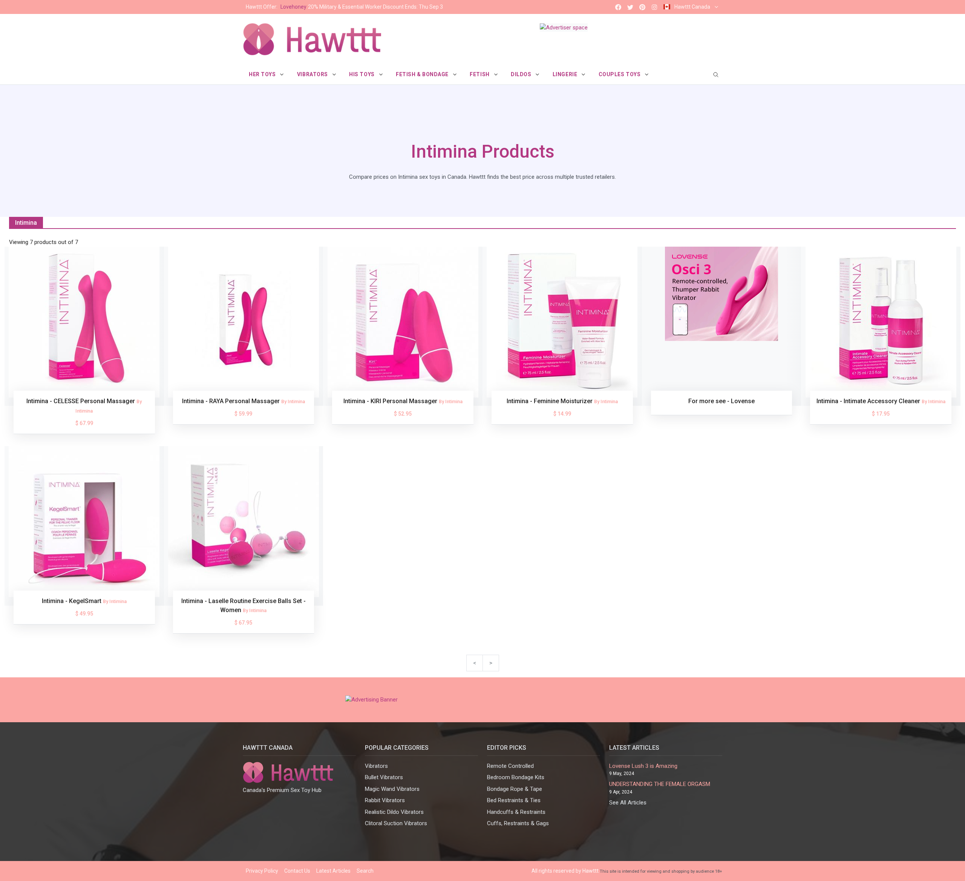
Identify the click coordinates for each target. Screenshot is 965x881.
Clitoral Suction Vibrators (396, 823)
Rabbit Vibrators (385, 800)
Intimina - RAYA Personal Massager (231, 401)
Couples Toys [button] (620, 74)
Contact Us (297, 871)
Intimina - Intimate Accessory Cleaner (869, 401)
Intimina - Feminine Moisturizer (550, 401)
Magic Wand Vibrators (392, 789)
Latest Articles (333, 871)
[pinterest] (642, 7)
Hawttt (590, 871)
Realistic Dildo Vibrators (394, 812)
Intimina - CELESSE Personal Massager (81, 401)
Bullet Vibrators (384, 777)
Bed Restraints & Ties (514, 800)
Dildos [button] (522, 74)
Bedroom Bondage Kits (515, 777)
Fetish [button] (480, 74)
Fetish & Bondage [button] (423, 74)
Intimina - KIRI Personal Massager (391, 401)
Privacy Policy (262, 871)
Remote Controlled (510, 766)
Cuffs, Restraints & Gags (518, 823)
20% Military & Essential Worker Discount (344, 7)
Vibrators (376, 766)
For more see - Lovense (721, 401)
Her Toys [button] (263, 74)
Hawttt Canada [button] (692, 7)
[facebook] (618, 7)
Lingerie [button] (566, 74)
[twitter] (630, 7)
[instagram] (654, 7)
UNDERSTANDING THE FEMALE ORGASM (659, 784)
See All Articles (627, 802)
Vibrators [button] (313, 74)
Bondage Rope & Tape (514, 789)
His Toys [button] (362, 74)
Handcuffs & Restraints (516, 812)
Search (365, 871)
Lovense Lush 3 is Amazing (643, 766)
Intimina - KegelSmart (72, 601)
